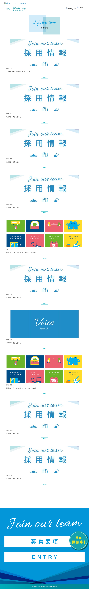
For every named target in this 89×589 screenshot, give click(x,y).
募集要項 (45, 541)
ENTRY (45, 557)
